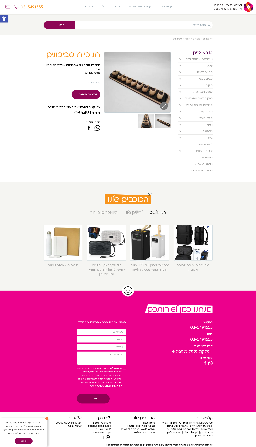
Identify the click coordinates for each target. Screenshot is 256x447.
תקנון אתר (77, 423)
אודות (116, 6)
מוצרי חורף (206, 118)
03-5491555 (201, 327)
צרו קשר (88, 6)
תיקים (209, 85)
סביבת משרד (204, 79)
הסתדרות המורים (202, 170)
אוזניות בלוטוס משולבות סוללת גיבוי (138, 429)
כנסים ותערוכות (203, 92)
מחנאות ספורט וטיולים (199, 105)
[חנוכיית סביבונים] (89, 128)
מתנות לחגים (205, 72)
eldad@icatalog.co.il (192, 351)
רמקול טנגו (149, 423)
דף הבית (208, 38)
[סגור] (46, 418)
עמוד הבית (165, 6)
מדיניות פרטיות (63, 423)
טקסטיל (208, 131)
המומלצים (206, 157)
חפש (61, 25)
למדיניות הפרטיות (27, 429)
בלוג (103, 6)
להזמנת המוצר (88, 94)
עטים (210, 65)
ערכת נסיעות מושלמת (144, 432)
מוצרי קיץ (207, 111)
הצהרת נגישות (75, 426)
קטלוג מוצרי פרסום (139, 6)
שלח (95, 398)
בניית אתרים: (136, 444)
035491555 (87, 113)
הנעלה (209, 125)
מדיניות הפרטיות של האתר (103, 386)
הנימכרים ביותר (203, 164)
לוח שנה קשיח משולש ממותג (142, 426)
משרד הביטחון (204, 151)
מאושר (24, 441)
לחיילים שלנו (205, 144)
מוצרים (196, 38)
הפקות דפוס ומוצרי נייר (199, 98)
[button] (4, 18)
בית (210, 138)
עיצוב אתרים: (157, 444)
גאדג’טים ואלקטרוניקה (199, 59)
